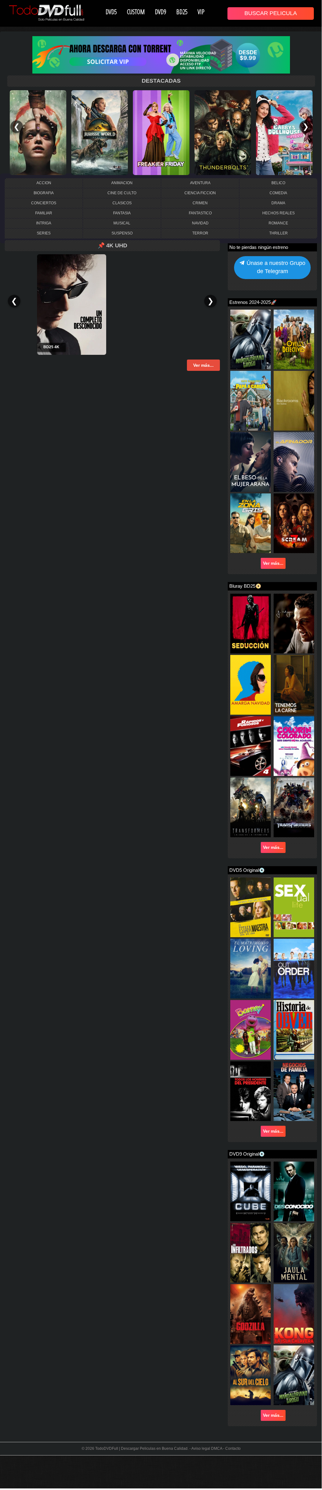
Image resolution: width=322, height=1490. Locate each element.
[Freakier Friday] (161, 132)
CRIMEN (200, 203)
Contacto (233, 1448)
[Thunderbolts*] (222, 132)
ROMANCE (278, 223)
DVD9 (160, 11)
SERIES (44, 233)
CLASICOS (122, 203)
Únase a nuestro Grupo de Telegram (275, 267)
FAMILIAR (43, 213)
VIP (201, 11)
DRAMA (278, 203)
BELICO (278, 183)
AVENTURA (200, 183)
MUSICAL (121, 223)
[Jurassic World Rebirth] (99, 132)
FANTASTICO (200, 213)
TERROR (200, 233)
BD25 (182, 11)
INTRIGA (43, 223)
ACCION (43, 183)
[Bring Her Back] (38, 132)
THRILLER (278, 233)
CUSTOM (136, 11)
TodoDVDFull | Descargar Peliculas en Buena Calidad (141, 1448)
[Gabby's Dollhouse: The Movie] (284, 132)
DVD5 (111, 11)
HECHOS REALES (278, 213)
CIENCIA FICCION (200, 193)
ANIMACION (122, 183)
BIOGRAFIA (44, 193)
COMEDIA (278, 193)
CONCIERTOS (43, 203)
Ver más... (273, 563)
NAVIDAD (200, 223)
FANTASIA (122, 213)
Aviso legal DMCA (206, 1448)
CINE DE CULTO (121, 193)
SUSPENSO (122, 233)
